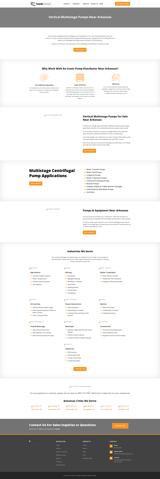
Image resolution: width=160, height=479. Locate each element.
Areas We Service (60, 465)
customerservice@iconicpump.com (123, 454)
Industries (76, 4)
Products (67, 4)
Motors (85, 448)
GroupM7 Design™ (91, 475)
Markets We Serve (61, 455)
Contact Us (94, 4)
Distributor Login (122, 4)
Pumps (58, 445)
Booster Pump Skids (61, 452)
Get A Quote (89, 151)
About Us (86, 4)
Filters (84, 452)
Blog (101, 4)
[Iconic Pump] (41, 4)
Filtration (58, 448)
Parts (84, 455)
